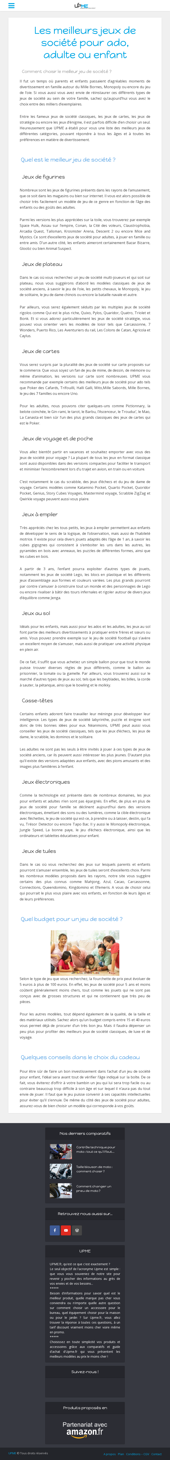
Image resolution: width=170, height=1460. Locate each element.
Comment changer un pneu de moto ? (93, 1189)
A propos (110, 1454)
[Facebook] (55, 1230)
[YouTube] (66, 1230)
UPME (12, 1453)
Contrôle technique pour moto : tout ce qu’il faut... (95, 1149)
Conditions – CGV (137, 1454)
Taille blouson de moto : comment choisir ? (94, 1169)
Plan (121, 1454)
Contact (156, 1454)
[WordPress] (77, 1230)
